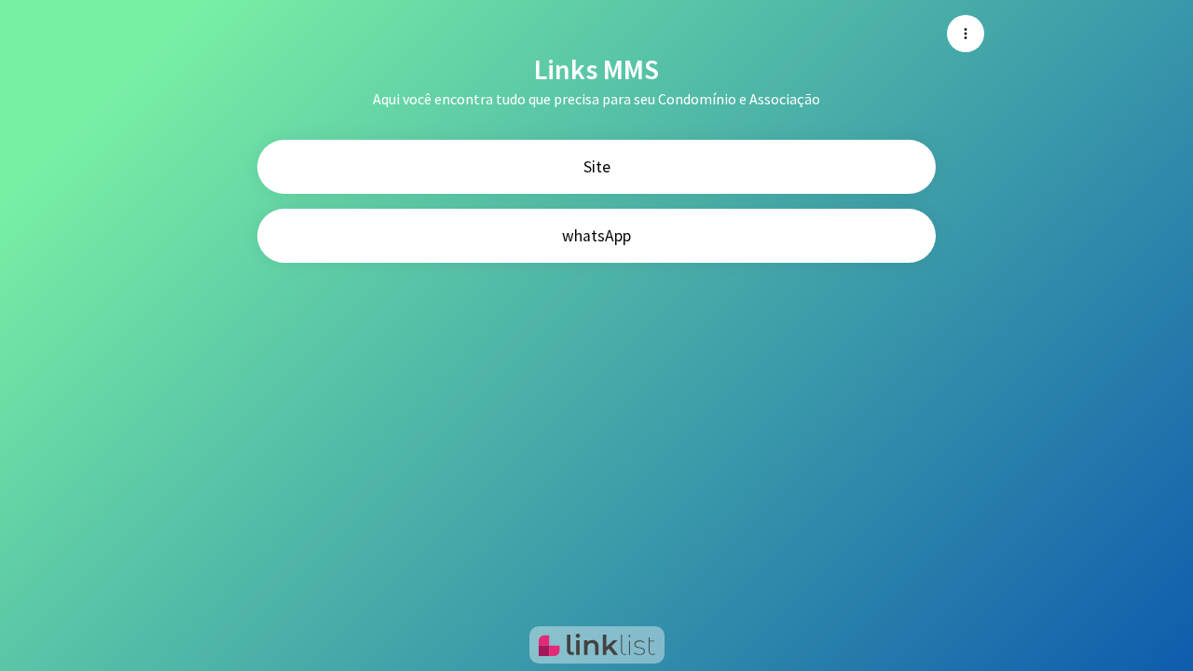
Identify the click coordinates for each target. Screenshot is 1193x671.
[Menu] (965, 33)
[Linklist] (597, 645)
